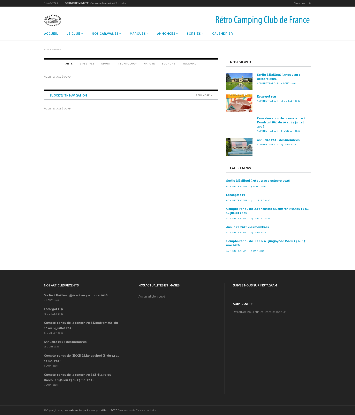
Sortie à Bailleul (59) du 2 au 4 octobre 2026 (258, 180)
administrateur (267, 83)
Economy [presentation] (168, 63)
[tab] (69, 64)
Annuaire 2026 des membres (278, 140)
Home (47, 50)
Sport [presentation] (106, 63)
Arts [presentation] (69, 63)
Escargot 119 (266, 96)
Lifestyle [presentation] (87, 63)
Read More (203, 95)
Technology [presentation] (127, 63)
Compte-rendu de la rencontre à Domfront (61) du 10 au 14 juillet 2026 (281, 122)
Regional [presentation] (189, 63)
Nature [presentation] (149, 63)
